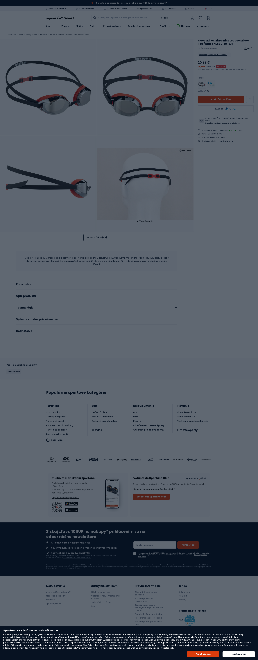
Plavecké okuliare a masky (61, 35)
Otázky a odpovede (100, 592)
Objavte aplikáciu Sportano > (65, 497)
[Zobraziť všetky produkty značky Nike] (248, 48)
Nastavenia (239, 654)
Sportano (12, 35)
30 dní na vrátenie (86, 9)
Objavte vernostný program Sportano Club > (154, 489)
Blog (92, 606)
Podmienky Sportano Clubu (148, 614)
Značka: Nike (14, 371)
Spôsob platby (53, 603)
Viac (239, 130)
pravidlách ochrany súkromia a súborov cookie (63, 568)
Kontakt (191, 9)
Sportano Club (146, 9)
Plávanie (43, 35)
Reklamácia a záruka (100, 602)
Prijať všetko (203, 654)
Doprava (50, 599)
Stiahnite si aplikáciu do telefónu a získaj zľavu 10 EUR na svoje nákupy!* (131, 3)
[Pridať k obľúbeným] (249, 99)
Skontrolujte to (225, 141)
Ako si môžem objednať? (58, 592)
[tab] (96, 283)
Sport (21, 35)
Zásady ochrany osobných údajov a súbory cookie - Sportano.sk (141, 648)
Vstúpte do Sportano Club (151, 496)
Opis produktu (26, 296)
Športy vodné (31, 35)
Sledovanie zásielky (55, 596)
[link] (192, 18)
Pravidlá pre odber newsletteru (144, 600)
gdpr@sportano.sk (66, 648)
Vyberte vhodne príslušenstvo (37, 319)
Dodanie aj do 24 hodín (117, 9)
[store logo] (60, 18)
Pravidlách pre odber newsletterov (77, 558)
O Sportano (185, 592)
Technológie (24, 307)
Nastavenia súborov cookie (148, 618)
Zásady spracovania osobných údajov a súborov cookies (149, 608)
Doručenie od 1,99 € (57, 9)
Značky (164, 26)
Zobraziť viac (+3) (97, 237)
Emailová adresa (144, 545)
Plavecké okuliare (81, 35)
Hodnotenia (24, 331)
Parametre (23, 284)
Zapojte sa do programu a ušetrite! (222, 123)
